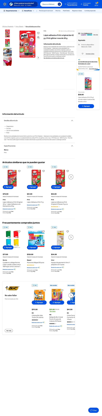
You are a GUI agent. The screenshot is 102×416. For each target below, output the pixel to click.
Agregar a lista (90, 53)
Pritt (45, 31)
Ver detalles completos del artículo (54, 58)
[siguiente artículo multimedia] (38, 57)
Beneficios (28, 11)
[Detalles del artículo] (72, 120)
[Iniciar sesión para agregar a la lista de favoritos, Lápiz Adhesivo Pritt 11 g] (43, 171)
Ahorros (57, 10)
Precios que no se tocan (46, 10)
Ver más (95, 34)
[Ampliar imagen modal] (38, 37)
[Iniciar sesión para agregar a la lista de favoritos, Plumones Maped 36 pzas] (43, 231)
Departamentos (11, 11)
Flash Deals (66, 10)
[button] (71, 4)
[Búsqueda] (59, 4)
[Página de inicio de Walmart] (4, 4)
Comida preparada (90, 10)
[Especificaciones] (72, 145)
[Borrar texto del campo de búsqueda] (54, 4)
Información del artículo (13, 114)
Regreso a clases (77, 10)
